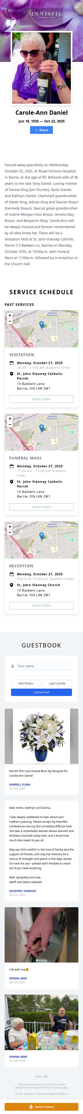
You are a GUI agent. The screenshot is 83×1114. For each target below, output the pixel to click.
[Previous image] (8, 935)
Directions (41, 399)
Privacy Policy (30, 1087)
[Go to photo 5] (46, 960)
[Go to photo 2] (39, 960)
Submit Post (41, 692)
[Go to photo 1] (37, 960)
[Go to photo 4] (44, 960)
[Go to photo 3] (41, 960)
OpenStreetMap (45, 1093)
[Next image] (74, 935)
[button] (41, 325)
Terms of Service (52, 1087)
